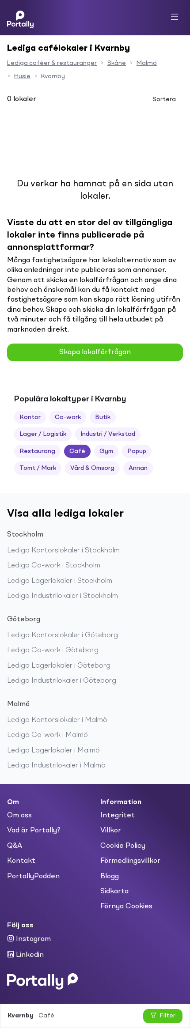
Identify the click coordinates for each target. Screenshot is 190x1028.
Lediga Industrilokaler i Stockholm (62, 596)
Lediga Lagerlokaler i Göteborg (58, 665)
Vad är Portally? (34, 830)
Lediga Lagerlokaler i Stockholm (59, 581)
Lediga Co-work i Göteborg (53, 650)
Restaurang (37, 451)
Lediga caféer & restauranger (52, 63)
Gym (106, 451)
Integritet (117, 815)
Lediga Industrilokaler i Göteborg (61, 680)
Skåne (116, 63)
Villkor (110, 830)
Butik (102, 417)
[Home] (20, 17)
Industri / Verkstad (107, 434)
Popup (136, 451)
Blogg (109, 876)
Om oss (19, 815)
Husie (22, 76)
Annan (138, 468)
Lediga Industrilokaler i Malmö (56, 765)
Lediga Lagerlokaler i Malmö (53, 750)
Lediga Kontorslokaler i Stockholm (63, 550)
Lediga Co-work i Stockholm (53, 565)
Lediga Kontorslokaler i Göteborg (62, 635)
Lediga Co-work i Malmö (47, 735)
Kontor (30, 417)
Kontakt (21, 861)
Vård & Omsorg (92, 468)
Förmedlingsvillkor (130, 861)
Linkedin (29, 955)
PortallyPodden (33, 876)
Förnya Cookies (126, 906)
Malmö (147, 63)
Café (77, 451)
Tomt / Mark (37, 468)
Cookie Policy (122, 846)
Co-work (68, 417)
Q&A (14, 846)
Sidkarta (114, 891)
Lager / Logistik (42, 434)
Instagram (32, 939)
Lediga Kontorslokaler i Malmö (57, 720)
